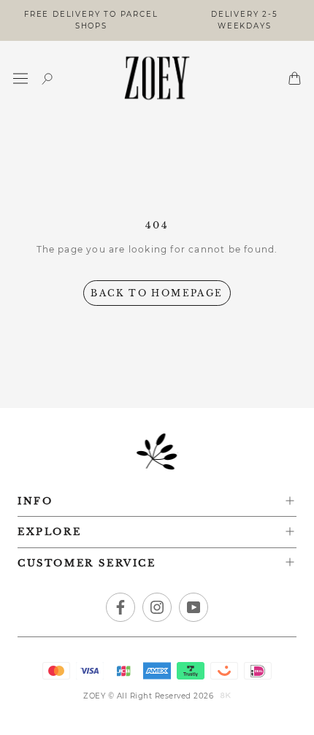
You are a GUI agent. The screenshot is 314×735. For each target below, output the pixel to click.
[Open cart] (294, 78)
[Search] (47, 78)
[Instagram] (157, 607)
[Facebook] (120, 607)
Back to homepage (157, 293)
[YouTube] (193, 607)
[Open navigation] (20, 78)
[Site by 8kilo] (226, 696)
